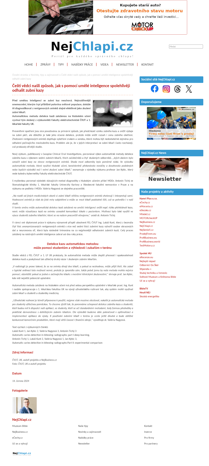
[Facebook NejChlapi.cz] (154, 92)
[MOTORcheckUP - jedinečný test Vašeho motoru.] (107, 34)
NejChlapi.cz (146, 226)
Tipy (61, 64)
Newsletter (125, 64)
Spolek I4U (145, 253)
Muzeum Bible (20, 426)
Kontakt (147, 64)
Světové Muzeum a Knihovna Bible (158, 277)
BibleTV (144, 288)
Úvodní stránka (20, 75)
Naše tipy (83, 426)
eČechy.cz (145, 202)
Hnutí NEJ (145, 292)
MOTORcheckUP (148, 218)
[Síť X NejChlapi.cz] (189, 92)
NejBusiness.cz (147, 222)
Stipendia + (145, 269)
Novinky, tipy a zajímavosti (45, 75)
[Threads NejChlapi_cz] (177, 92)
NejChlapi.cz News (153, 153)
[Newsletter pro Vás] (164, 181)
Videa (104, 64)
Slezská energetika (149, 296)
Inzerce (148, 432)
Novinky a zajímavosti (89, 432)
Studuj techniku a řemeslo (153, 273)
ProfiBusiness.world (150, 242)
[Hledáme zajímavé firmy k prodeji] (171, 139)
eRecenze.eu (146, 257)
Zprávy (45, 64)
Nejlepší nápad (147, 261)
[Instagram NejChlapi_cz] (166, 92)
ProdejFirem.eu (148, 234)
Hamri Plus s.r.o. (148, 198)
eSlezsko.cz (145, 210)
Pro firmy (149, 438)
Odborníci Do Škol (149, 265)
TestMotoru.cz (147, 245)
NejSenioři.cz (146, 230)
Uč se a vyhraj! (147, 281)
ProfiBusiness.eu (148, 238)
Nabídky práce (82, 64)
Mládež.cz (145, 214)
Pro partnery (151, 444)
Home (28, 64)
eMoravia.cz (146, 206)
